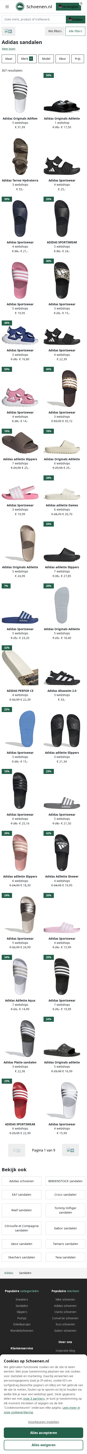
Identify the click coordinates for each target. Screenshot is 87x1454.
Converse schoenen (65, 1318)
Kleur (62, 59)
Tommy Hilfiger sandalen (65, 1210)
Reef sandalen (21, 1210)
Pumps (21, 1318)
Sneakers (22, 1299)
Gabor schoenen (65, 1331)
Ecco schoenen (65, 1324)
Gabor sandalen (65, 1228)
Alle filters (75, 31)
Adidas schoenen (21, 1181)
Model (46, 59)
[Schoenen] (8, 31)
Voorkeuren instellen (43, 1422)
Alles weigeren (44, 1445)
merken (73, 1291)
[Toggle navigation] (7, 7)
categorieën (29, 1291)
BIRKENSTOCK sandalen (65, 1181)
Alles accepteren (43, 1433)
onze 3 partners (34, 1399)
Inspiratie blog (65, 1351)
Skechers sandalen (21, 1257)
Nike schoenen (65, 1299)
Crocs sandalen (65, 1195)
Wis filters (54, 31)
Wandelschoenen (21, 1331)
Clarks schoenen (65, 1312)
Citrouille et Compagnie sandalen (22, 1228)
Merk (26, 59)
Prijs (77, 59)
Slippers (22, 1312)
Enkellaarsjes (21, 1324)
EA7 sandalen (21, 1195)
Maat (8, 59)
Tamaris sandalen (65, 1244)
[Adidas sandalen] (70, 1150)
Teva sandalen (65, 1257)
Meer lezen (8, 49)
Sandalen (22, 1306)
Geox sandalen (21, 1244)
